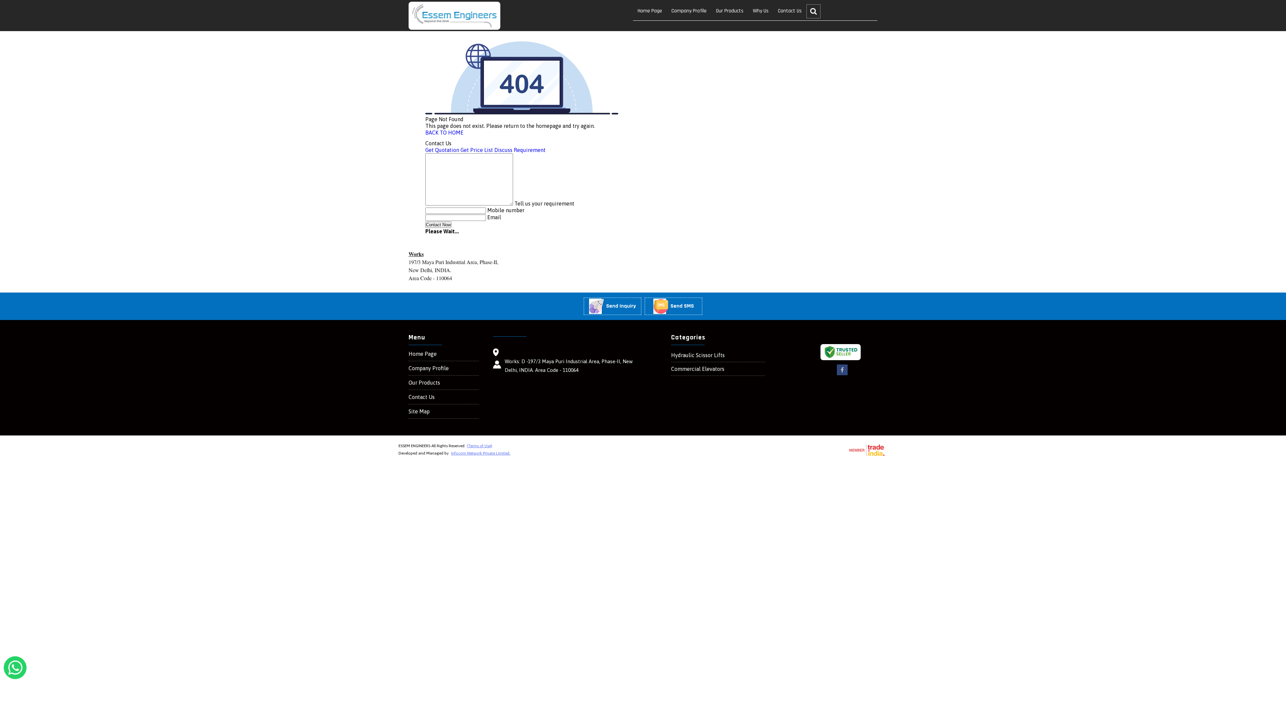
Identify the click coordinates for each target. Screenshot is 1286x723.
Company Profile (689, 10)
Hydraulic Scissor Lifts (698, 355)
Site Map (419, 411)
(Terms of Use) (479, 446)
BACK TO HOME (444, 133)
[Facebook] (842, 374)
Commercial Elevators (697, 369)
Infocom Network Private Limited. (480, 453)
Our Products (729, 10)
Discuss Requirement (520, 150)
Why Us (761, 10)
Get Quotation (442, 150)
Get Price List (476, 150)
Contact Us (790, 10)
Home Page (650, 10)
